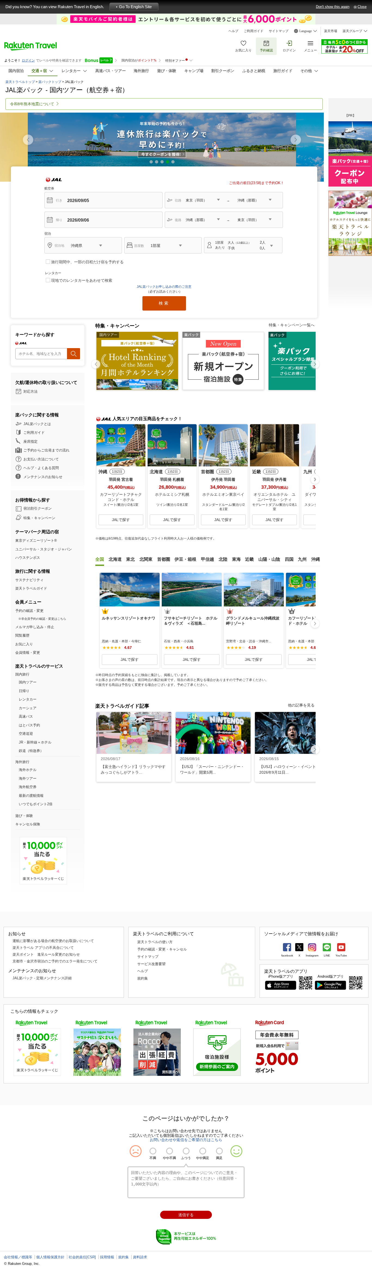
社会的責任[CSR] (82, 1257)
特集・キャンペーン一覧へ (292, 325)
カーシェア (27, 708)
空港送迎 (26, 734)
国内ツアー (27, 682)
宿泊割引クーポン (37, 508)
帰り (59, 220)
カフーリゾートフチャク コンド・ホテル (121, 497)
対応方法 (30, 391)
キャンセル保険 (27, 824)
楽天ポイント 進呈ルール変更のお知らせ (46, 954)
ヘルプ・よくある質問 (41, 468)
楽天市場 (330, 31)
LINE (327, 955)
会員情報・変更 (27, 653)
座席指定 (30, 441)
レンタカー (27, 699)
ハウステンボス (27, 558)
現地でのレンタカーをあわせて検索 (81, 280)
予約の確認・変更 (29, 611)
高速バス (26, 716)
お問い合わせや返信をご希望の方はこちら (186, 1140)
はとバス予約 (29, 725)
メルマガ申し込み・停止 (34, 627)
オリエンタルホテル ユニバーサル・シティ (274, 497)
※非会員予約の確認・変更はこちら (42, 618)
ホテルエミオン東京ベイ (223, 494)
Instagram (312, 955)
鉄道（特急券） (31, 751)
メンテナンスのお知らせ (42, 477)
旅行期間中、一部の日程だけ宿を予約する (87, 262)
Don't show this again (332, 7)
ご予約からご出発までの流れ (46, 450)
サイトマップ (278, 31)
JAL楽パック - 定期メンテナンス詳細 (42, 978)
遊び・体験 (24, 816)
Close (362, 7)
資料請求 (140, 1257)
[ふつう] (186, 1151)
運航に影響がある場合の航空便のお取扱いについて (53, 941)
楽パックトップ (49, 82)
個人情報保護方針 (50, 1257)
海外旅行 (22, 762)
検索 (164, 303)
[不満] (153, 1151)
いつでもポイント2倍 (36, 804)
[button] (295, 139)
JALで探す (121, 520)
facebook (287, 955)
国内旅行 (22, 674)
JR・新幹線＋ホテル (35, 742)
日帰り (24, 691)
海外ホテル (27, 770)
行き (59, 200)
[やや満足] (202, 1151)
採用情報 (107, 1257)
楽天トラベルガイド (31, 588)
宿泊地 (59, 245)
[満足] (219, 1151)
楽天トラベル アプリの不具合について (43, 948)
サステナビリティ (29, 580)
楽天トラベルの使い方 (155, 942)
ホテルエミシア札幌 (172, 494)
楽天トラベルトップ (20, 82)
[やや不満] (169, 1151)
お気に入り (243, 50)
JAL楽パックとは (37, 424)
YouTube (341, 955)
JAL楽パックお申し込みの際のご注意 (164, 287)
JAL (54, 179)
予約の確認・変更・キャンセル (162, 949)
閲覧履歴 (22, 635)
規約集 (142, 978)
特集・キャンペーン (39, 518)
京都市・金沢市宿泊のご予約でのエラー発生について (55, 961)
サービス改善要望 (151, 964)
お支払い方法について (41, 459)
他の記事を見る (301, 705)
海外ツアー (27, 778)
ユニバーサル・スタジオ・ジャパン (43, 549)
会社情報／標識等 (18, 1257)
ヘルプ (233, 31)
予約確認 (266, 50)
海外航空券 (27, 787)
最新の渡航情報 (31, 796)
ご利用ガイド (253, 31)
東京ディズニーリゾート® (36, 540)
